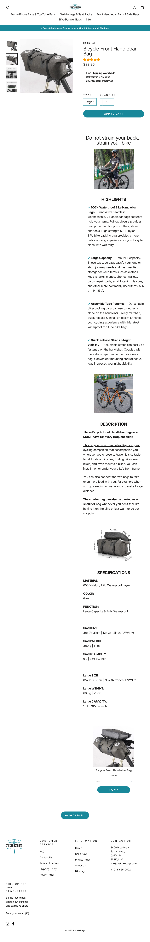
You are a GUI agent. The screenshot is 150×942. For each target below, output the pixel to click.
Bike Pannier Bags (70, 19)
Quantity (108, 95)
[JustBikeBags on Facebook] (13, 923)
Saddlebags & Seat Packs (76, 14)
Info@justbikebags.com (124, 863)
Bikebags (80, 871)
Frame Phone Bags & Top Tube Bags (33, 14)
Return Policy (47, 874)
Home (86, 42)
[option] (75, 28)
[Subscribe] (27, 913)
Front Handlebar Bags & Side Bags (118, 14)
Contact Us (46, 857)
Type (87, 95)
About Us (80, 865)
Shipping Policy (48, 869)
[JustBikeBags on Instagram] (7, 923)
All (93, 42)
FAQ (42, 851)
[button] (92, 59)
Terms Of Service (49, 863)
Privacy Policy (82, 859)
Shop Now (81, 853)
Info (88, 19)
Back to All (77, 815)
